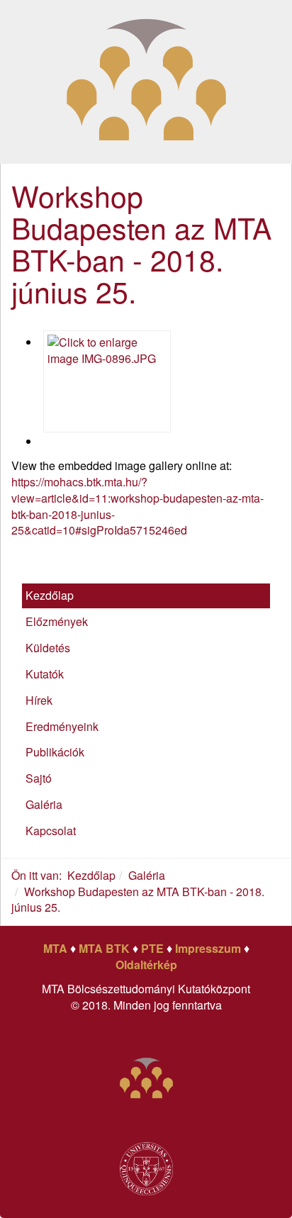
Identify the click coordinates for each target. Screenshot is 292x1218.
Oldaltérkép (146, 964)
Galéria (44, 804)
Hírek (39, 700)
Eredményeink (62, 726)
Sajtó (39, 778)
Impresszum (208, 948)
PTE (152, 948)
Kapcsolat (51, 830)
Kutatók (45, 674)
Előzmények (57, 621)
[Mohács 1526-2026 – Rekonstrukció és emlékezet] (146, 80)
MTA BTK (104, 948)
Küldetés (48, 647)
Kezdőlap (50, 595)
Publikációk (55, 752)
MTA (55, 948)
